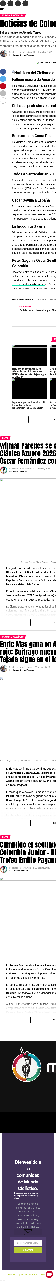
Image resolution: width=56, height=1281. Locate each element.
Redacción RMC (20, 471)
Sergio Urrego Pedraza (23, 55)
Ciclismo (48, 300)
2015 (38, 300)
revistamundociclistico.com (28, 284)
